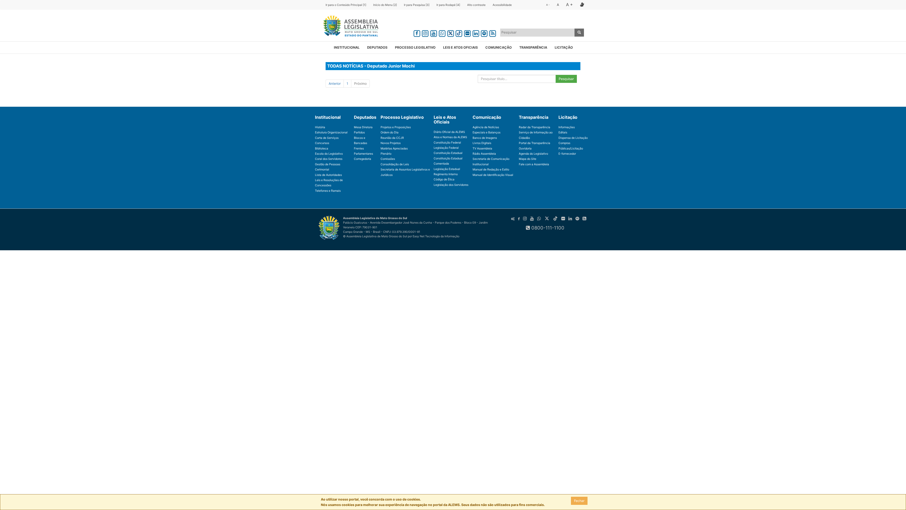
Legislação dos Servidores (451, 185)
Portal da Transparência (534, 143)
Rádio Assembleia (484, 153)
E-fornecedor (567, 153)
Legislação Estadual (447, 169)
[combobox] (537, 33)
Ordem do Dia (389, 132)
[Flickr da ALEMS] (467, 33)
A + (569, 4)
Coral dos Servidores (328, 159)
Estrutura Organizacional (331, 132)
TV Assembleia (482, 148)
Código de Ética (444, 179)
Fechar (579, 501)
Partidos (359, 132)
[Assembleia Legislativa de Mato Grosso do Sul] (349, 26)
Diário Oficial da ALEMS (449, 132)
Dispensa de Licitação (573, 138)
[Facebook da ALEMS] (417, 33)
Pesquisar (566, 79)
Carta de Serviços (327, 138)
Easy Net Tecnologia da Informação (436, 236)
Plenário (386, 153)
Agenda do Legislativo (533, 153)
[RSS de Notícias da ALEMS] (492, 33)
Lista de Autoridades (328, 175)
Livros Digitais (482, 143)
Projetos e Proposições (396, 127)
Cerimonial (322, 169)
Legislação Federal (446, 147)
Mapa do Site (527, 159)
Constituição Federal (447, 142)
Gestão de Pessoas (327, 164)
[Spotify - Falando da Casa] (484, 33)
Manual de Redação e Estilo (491, 169)
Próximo (360, 83)
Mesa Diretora (363, 127)
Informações (566, 127)
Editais (562, 132)
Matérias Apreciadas (394, 148)
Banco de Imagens (485, 138)
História (320, 127)
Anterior (335, 83)
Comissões (388, 159)
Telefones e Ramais (328, 190)
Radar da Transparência (534, 127)
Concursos (322, 143)
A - (548, 4)
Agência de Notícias (486, 127)
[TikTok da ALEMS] (459, 33)
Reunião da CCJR (392, 138)
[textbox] (537, 32)
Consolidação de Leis (395, 164)
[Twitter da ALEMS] (450, 33)
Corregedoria (362, 159)
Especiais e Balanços (486, 132)
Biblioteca (321, 148)
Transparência (533, 47)
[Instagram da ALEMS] (425, 33)
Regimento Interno (446, 174)
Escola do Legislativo (329, 153)
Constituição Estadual (448, 153)
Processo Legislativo (415, 47)
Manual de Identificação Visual (493, 175)
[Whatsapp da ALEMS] (442, 33)
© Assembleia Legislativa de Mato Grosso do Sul (375, 236)
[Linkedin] (476, 33)
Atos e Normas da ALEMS (450, 137)
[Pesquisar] (579, 33)
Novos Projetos (391, 143)
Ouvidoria (525, 148)
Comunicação (498, 47)
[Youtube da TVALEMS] (433, 33)
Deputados (377, 47)
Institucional (347, 47)
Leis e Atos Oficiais (460, 47)
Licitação (564, 47)
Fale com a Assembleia (534, 164)
